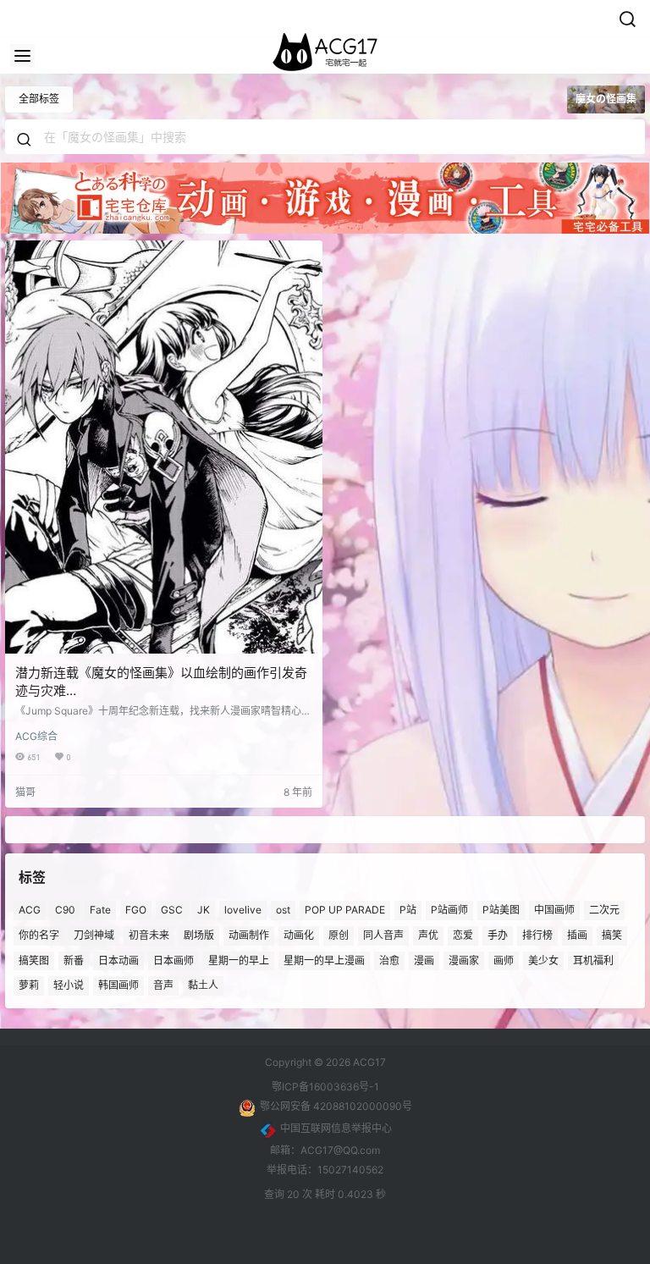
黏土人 (203, 986)
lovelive (243, 909)
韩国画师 (118, 986)
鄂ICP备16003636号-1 (325, 1086)
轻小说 (68, 986)
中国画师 (554, 909)
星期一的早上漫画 (324, 960)
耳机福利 (593, 960)
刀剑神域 (94, 935)
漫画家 (464, 960)
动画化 (299, 935)
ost (283, 909)
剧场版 (199, 935)
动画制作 (249, 935)
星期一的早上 (238, 960)
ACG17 (368, 1062)
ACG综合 (36, 736)
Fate (100, 909)
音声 (163, 986)
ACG (30, 909)
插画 (577, 935)
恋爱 (463, 935)
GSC (172, 909)
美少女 (543, 960)
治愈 (389, 960)
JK (203, 909)
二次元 (604, 909)
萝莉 (29, 986)
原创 (338, 935)
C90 (65, 909)
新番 (73, 960)
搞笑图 (34, 960)
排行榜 (537, 935)
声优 (428, 935)
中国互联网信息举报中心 (336, 1128)
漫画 (424, 960)
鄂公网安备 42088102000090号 (336, 1106)
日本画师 (173, 960)
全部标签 (39, 98)
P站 (407, 909)
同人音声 (383, 935)
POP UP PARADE (345, 909)
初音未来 (149, 935)
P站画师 (449, 909)
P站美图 (501, 909)
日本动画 (118, 960)
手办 (498, 935)
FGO (135, 909)
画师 (503, 960)
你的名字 (39, 935)
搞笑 (612, 935)
